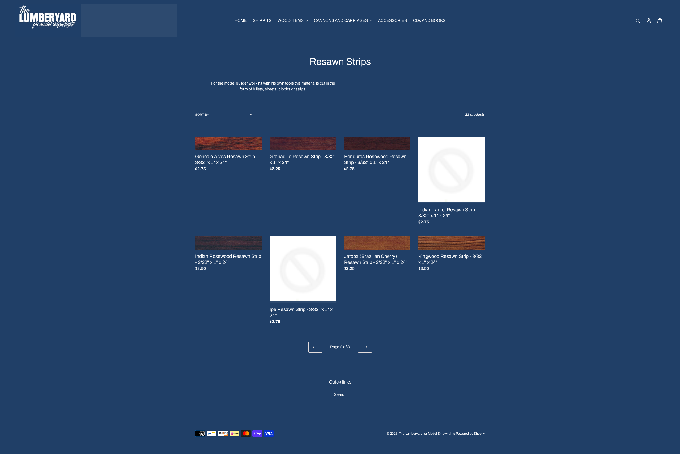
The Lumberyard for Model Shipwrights (427, 433)
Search (340, 394)
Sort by (202, 114)
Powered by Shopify (470, 433)
